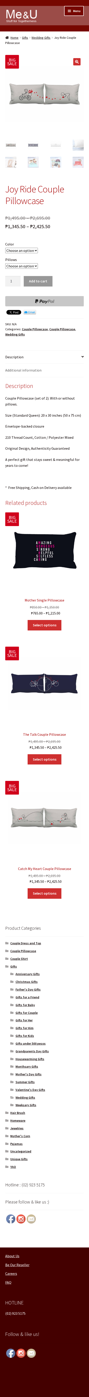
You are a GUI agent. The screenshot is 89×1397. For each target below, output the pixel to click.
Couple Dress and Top (25, 943)
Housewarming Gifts (30, 1059)
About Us (12, 1256)
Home (14, 38)
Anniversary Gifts (28, 974)
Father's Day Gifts (28, 989)
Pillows (11, 259)
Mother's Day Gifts (29, 1074)
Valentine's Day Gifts (30, 1090)
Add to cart (38, 281)
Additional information (23, 370)
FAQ (8, 1282)
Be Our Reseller (17, 1265)
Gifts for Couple (27, 1013)
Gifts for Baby (25, 1005)
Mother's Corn (20, 1136)
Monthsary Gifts (27, 1066)
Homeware (17, 1120)
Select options (44, 625)
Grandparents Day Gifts (32, 1051)
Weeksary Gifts (26, 1105)
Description (14, 357)
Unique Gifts (19, 1159)
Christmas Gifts (27, 982)
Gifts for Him (25, 1028)
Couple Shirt (19, 959)
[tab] (44, 357)
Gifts (25, 38)
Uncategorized (20, 1151)
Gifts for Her (24, 1020)
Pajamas (16, 1144)
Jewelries (17, 1128)
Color (9, 244)
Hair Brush (17, 1113)
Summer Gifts (25, 1082)
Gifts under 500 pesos (31, 1043)
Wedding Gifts (40, 38)
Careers (11, 1273)
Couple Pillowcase (35, 329)
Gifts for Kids (25, 1036)
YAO (13, 1167)
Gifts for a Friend (27, 997)
